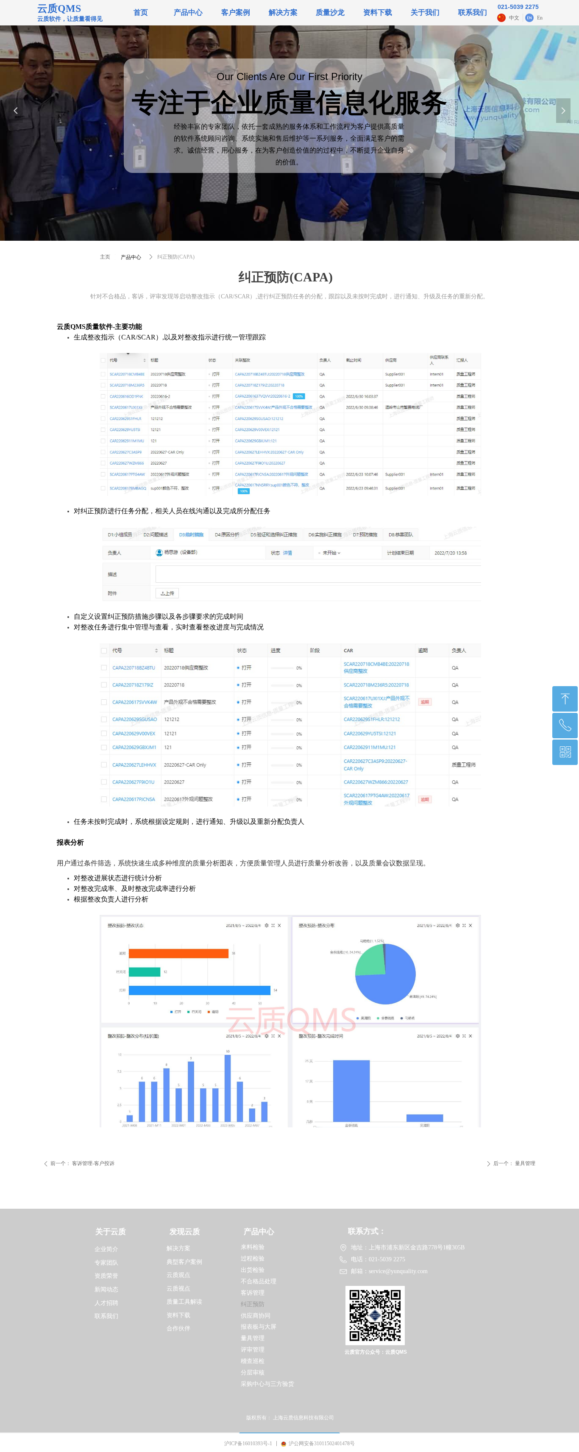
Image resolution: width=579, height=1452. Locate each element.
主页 (105, 257)
